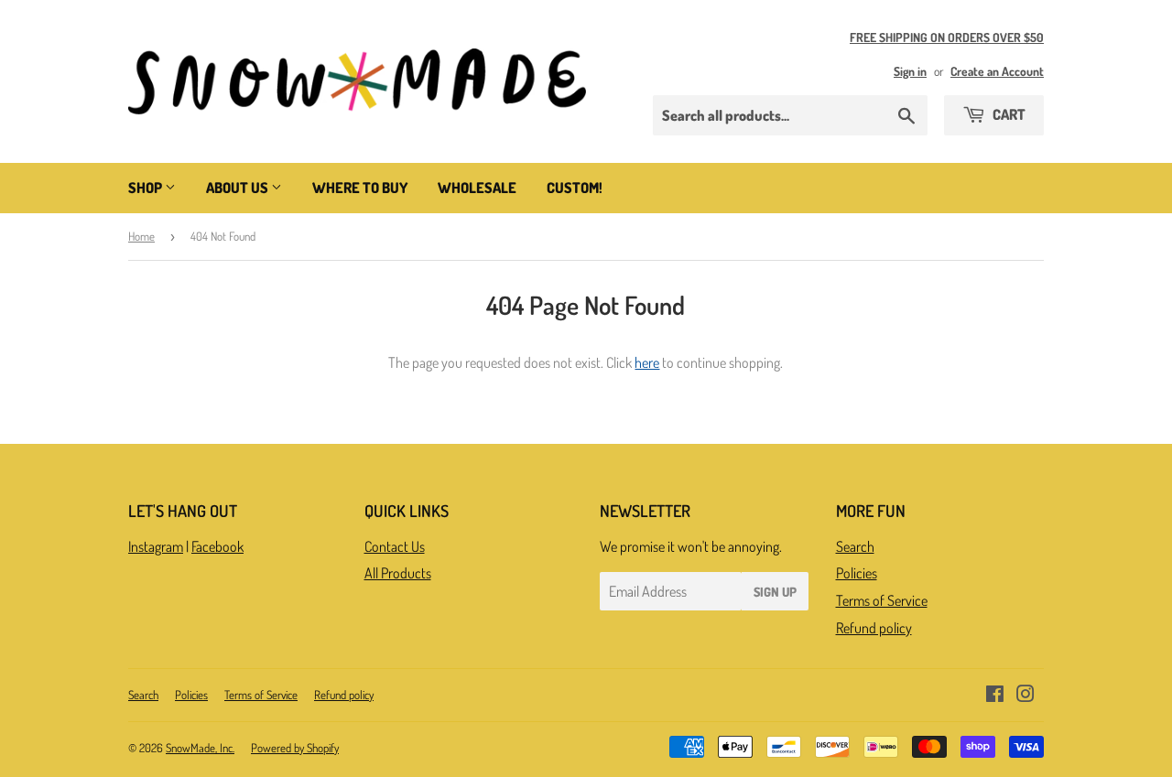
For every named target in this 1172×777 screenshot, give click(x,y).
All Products (397, 573)
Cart (1008, 114)
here (647, 362)
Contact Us (394, 546)
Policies (856, 573)
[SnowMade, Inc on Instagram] (1025, 695)
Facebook (217, 546)
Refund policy (874, 628)
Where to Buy (359, 187)
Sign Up (775, 591)
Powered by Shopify (295, 747)
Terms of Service (882, 600)
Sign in (910, 71)
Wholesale (477, 187)
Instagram (155, 546)
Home (141, 236)
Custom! (574, 187)
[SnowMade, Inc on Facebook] (994, 695)
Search (855, 546)
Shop (146, 187)
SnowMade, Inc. (200, 747)
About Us (238, 187)
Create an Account (997, 71)
